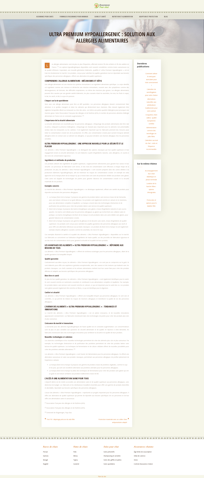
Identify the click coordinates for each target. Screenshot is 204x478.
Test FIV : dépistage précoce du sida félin (61, 419)
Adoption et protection (148, 16)
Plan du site (102, 476)
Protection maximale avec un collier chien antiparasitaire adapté (112, 420)
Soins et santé (100, 16)
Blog (166, 16)
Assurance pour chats (44, 16)
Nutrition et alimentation (122, 16)
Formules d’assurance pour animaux (74, 16)
